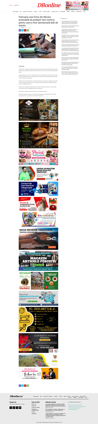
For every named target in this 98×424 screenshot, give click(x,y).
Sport (46, 407)
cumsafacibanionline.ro (73, 409)
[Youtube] (20, 407)
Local (22, 14)
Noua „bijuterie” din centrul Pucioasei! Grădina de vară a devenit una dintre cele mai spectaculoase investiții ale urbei (70, 54)
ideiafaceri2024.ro (72, 406)
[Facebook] (20, 30)
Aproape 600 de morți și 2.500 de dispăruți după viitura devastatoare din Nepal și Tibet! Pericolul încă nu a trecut (70, 58)
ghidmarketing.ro (77, 408)
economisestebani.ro (80, 406)
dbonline (22, 27)
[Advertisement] (38, 62)
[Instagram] (14, 407)
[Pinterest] (25, 30)
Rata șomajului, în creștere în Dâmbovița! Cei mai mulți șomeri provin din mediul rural (70, 26)
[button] (16, 5)
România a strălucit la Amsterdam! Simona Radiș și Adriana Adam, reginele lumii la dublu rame (70, 45)
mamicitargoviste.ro (78, 405)
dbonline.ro (70, 405)
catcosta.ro (70, 408)
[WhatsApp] (28, 30)
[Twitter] (22, 30)
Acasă (20, 14)
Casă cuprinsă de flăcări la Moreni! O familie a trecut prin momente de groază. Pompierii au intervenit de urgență (70, 68)
